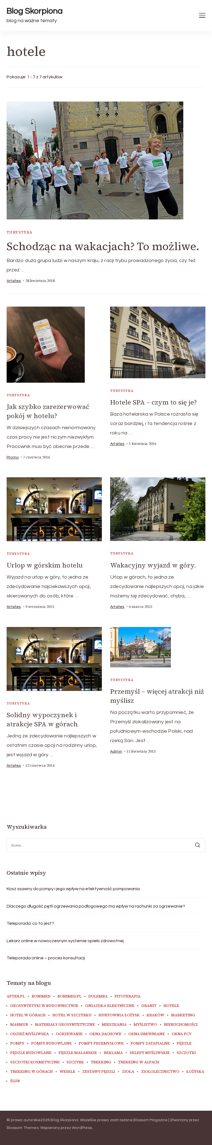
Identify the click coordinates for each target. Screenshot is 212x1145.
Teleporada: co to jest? (30, 923)
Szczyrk (75, 1062)
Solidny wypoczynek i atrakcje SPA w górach (42, 719)
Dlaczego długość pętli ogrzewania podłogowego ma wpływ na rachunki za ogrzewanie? (96, 906)
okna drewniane (146, 1034)
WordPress (82, 1128)
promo (12, 457)
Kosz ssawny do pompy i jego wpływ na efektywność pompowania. (74, 889)
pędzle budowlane (31, 1053)
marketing (183, 1015)
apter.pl (16, 996)
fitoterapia (128, 996)
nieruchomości (181, 1025)
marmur (19, 1025)
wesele (67, 1072)
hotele (171, 1006)
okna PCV (182, 1034)
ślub (15, 1081)
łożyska (195, 1072)
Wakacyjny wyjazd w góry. (153, 565)
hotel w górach (28, 1015)
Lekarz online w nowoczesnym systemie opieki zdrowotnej (65, 941)
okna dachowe (105, 1034)
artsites (14, 281)
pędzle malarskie (78, 1053)
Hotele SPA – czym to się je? (153, 402)
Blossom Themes (23, 1128)
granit (149, 1006)
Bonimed (41, 996)
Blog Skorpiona (35, 11)
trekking (101, 1062)
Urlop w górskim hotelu (45, 565)
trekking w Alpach (138, 1062)
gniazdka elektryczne (109, 1006)
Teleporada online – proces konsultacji (46, 958)
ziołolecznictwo (160, 1072)
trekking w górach (31, 1072)
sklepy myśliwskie (150, 1053)
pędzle (184, 1043)
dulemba (98, 996)
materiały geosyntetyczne (65, 1025)
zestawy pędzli (98, 1072)
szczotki (186, 1053)
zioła (128, 1072)
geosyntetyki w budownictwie (44, 1006)
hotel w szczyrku (72, 1015)
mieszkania (114, 1025)
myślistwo (145, 1025)
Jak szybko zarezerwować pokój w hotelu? (48, 411)
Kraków (155, 1015)
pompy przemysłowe (101, 1043)
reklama (113, 1053)
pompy (17, 1043)
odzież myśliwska (29, 1034)
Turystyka (20, 232)
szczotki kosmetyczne (35, 1062)
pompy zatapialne (150, 1043)
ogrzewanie (69, 1034)
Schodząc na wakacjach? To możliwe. (103, 246)
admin (116, 751)
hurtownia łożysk (119, 1015)
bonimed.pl (69, 996)
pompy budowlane (51, 1043)
